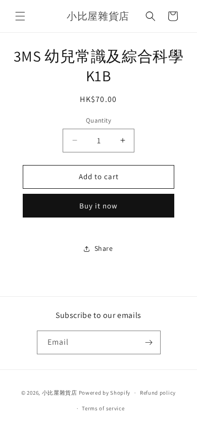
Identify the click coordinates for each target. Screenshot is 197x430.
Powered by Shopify (105, 392)
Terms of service (103, 408)
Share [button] (103, 248)
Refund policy (158, 392)
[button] (20, 16)
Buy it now (98, 205)
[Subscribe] (149, 342)
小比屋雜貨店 (59, 392)
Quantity (98, 120)
